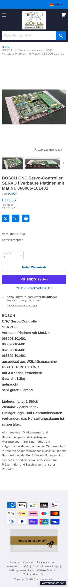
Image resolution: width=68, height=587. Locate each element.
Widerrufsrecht (46, 570)
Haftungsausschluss (21, 570)
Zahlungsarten (45, 562)
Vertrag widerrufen (34, 574)
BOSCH (12, 193)
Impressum (12, 566)
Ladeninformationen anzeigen (22, 305)
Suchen (14, 562)
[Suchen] (61, 35)
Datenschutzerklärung (45, 566)
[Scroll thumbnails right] (63, 163)
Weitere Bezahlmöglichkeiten (34, 287)
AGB (25, 566)
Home (6, 47)
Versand (28, 562)
